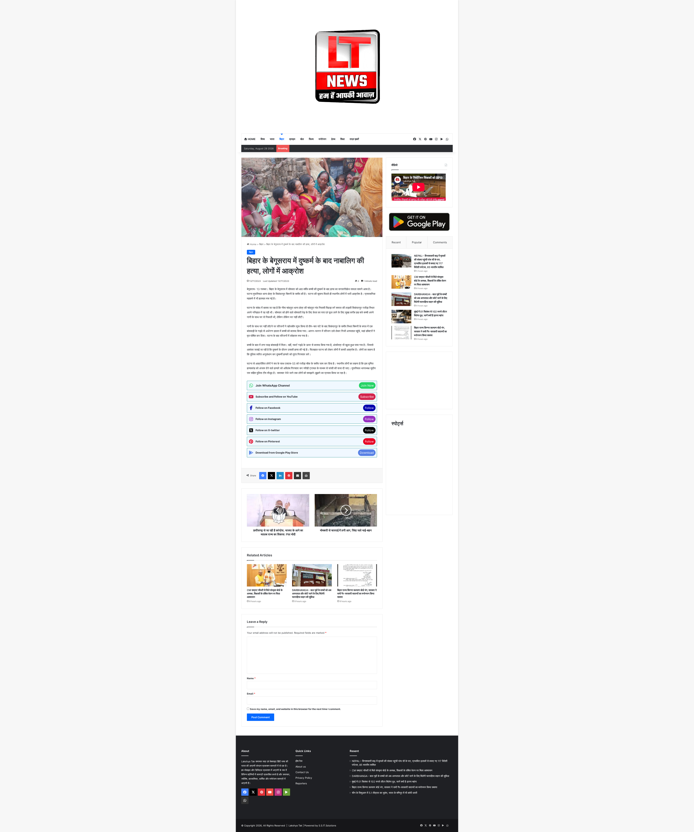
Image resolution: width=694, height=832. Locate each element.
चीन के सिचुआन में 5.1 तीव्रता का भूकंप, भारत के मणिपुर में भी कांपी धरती (384, 792)
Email (251, 693)
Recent (396, 242)
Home (251, 139)
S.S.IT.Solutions (327, 825)
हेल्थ (333, 139)
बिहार (281, 139)
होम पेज (298, 761)
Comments (440, 242)
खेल (302, 139)
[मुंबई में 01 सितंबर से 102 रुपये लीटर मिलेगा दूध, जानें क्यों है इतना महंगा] (401, 316)
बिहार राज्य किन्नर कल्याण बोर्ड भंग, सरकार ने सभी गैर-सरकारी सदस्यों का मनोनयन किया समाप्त (357, 593)
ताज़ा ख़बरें (354, 139)
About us (300, 766)
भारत (272, 139)
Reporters (301, 783)
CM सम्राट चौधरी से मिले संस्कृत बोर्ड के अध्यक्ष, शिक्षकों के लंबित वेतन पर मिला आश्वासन (264, 593)
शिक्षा (342, 139)
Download (367, 452)
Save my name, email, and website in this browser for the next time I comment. (295, 709)
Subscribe (367, 396)
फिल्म (311, 139)
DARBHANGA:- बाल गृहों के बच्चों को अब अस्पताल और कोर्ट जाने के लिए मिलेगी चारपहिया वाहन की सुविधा (311, 593)
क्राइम (292, 139)
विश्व (263, 139)
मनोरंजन (322, 139)
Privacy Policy (303, 777)
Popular (417, 242)
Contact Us (302, 772)
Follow (369, 408)
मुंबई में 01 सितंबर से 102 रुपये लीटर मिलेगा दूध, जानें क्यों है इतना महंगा (384, 781)
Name (251, 678)
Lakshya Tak (295, 825)
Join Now (367, 385)
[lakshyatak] (347, 66)
